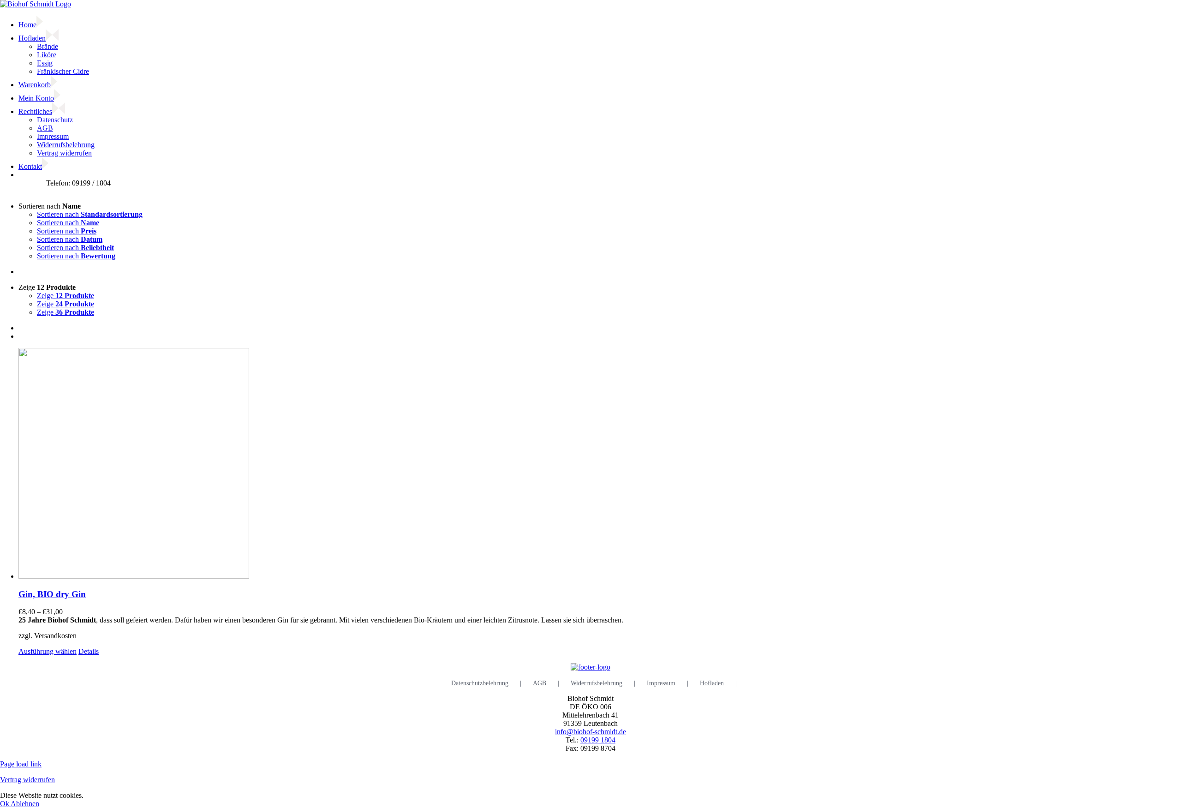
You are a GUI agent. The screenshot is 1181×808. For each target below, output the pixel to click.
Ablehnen (25, 804)
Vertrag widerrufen (27, 780)
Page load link (21, 764)
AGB (539, 683)
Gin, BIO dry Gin (52, 594)
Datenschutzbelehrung (479, 683)
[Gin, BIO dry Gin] (599, 464)
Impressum (661, 683)
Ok (5, 804)
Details (88, 651)
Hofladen (712, 683)
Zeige (65, 295)
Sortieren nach (90, 214)
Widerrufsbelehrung (596, 683)
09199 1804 (597, 740)
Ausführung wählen (47, 651)
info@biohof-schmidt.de (590, 732)
